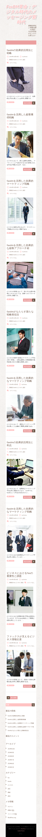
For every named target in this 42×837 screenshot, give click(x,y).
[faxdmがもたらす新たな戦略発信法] (20, 329)
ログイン (10, 806)
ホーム (20, 833)
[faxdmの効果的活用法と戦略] (20, 68)
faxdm (15, 59)
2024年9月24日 (13, 579)
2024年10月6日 (13, 449)
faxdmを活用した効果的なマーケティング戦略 (20, 379)
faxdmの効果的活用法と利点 (20, 444)
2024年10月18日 (14, 187)
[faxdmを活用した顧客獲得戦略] (20, 132)
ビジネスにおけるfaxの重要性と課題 (20, 574)
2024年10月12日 (14, 318)
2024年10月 (11, 749)
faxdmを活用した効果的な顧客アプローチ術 (20, 247)
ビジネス (19, 59)
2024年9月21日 (13, 643)
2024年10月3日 (13, 515)
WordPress (23, 828)
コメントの (12, 814)
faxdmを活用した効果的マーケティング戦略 (20, 182)
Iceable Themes (21, 830)
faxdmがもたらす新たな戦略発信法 (20, 313)
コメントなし (13, 62)
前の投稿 (14, 698)
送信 (22, 582)
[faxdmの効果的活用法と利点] (20, 460)
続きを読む (27, 103)
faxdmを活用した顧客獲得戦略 (20, 116)
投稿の (11, 810)
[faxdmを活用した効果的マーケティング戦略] (20, 198)
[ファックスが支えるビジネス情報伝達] (20, 651)
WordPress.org (12, 817)
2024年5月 (11, 767)
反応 (24, 59)
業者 (9, 792)
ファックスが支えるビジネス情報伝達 (21, 638)
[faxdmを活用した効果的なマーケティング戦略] (20, 396)
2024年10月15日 (14, 251)
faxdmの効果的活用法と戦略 (20, 52)
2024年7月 (11, 760)
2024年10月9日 (13, 384)
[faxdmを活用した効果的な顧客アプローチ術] (20, 263)
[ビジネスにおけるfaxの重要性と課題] (20, 588)
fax (14, 582)
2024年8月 (11, 756)
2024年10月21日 (14, 121)
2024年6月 (11, 763)
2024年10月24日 (14, 56)
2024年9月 (11, 752)
